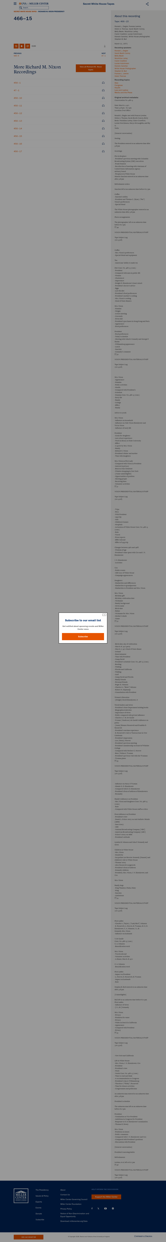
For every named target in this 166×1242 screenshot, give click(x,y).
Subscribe (83, 636)
